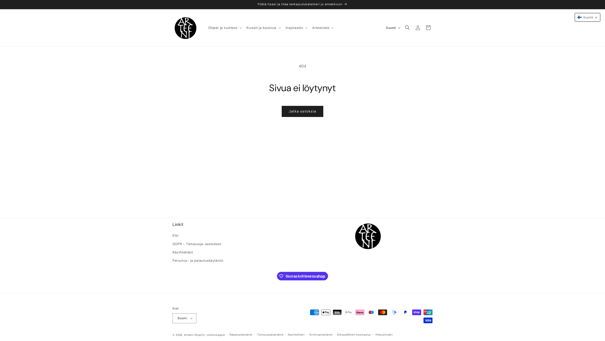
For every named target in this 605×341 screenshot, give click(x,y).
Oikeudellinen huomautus (354, 334)
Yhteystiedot (384, 334)
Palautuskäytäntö (241, 334)
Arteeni (189, 335)
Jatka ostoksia (302, 111)
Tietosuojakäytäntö (270, 334)
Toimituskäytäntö (321, 334)
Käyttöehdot (183, 252)
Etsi (175, 235)
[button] (224, 28)
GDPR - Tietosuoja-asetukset (197, 244)
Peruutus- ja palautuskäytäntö (198, 260)
